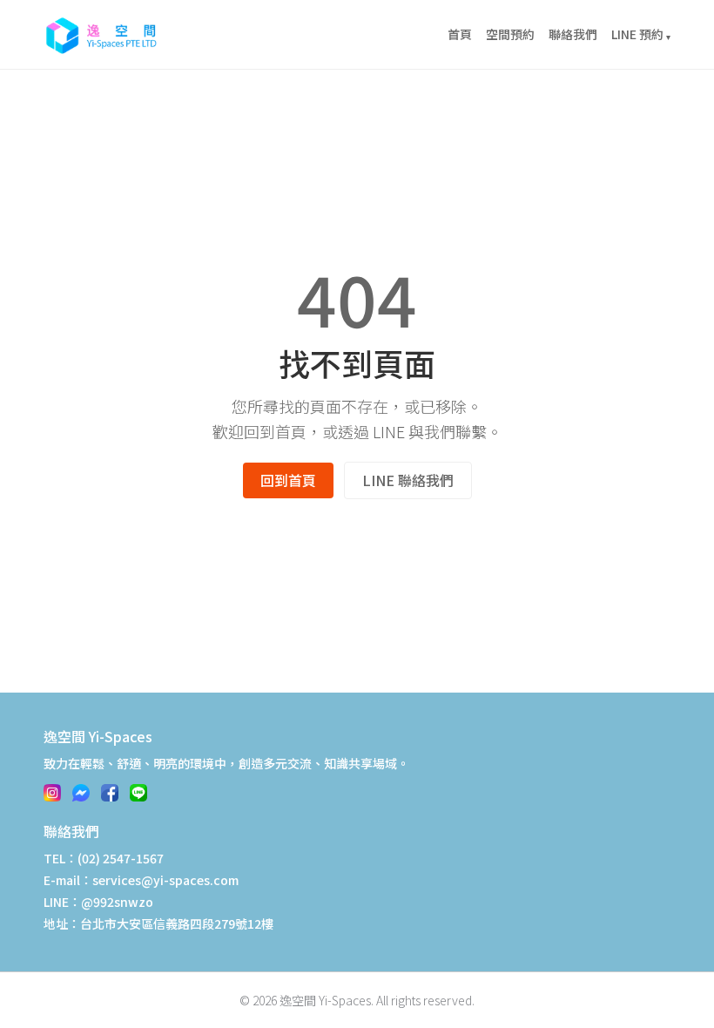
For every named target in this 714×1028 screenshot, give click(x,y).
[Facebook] (109, 792)
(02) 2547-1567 (120, 858)
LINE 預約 (640, 34)
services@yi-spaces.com (165, 880)
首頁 (460, 34)
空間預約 (510, 34)
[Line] (138, 792)
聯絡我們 (573, 34)
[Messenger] (81, 792)
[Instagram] (52, 792)
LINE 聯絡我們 (408, 480)
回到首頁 (288, 480)
